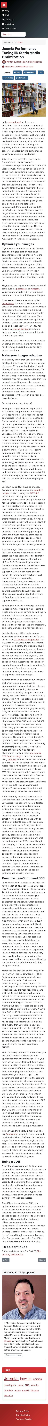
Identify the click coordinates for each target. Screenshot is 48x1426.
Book (7, 15)
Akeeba (7, 1341)
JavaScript (8, 78)
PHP (27, 1385)
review (18, 1390)
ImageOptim (8, 303)
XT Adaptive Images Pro (26, 639)
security (35, 1385)
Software (9, 19)
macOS (25, 1390)
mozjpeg (35, 288)
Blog (7, 10)
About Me (9, 24)
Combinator (12, 1134)
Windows (35, 1390)
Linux (20, 1385)
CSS (40, 72)
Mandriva (8, 1395)
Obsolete (8, 1390)
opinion (37, 1379)
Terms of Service (24, 1419)
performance (21, 78)
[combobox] (13, 34)
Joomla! (7, 72)
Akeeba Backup (20, 329)
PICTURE (34, 493)
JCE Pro (12, 759)
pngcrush (21, 288)
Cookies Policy (23, 1415)
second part (14, 122)
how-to (17, 72)
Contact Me (10, 28)
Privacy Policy (22, 1411)
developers (10, 1385)
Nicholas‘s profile (14, 1355)
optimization (29, 72)
